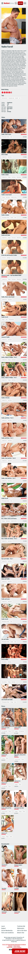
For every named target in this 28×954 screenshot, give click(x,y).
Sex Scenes (10, 157)
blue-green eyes (11, 98)
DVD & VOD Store (22, 930)
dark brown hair (4, 98)
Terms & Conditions (17, 947)
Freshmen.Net (21, 926)
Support (3, 928)
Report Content (17, 946)
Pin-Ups (3, 758)
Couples (11, 217)
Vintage (9, 177)
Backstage (8, 257)
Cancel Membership (6, 930)
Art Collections (4, 731)
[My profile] (25, 3)
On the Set (4, 257)
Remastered (19, 177)
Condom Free (4, 157)
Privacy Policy (9, 947)
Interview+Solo (11, 319)
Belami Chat (20, 933)
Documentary (4, 661)
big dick (16, 98)
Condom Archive (14, 197)
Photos (9, 731)
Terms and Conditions (7, 933)
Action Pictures (17, 759)
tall (19, 98)
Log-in (3, 926)
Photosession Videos (5, 136)
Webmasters (20, 928)
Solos (11, 136)
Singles (3, 319)
